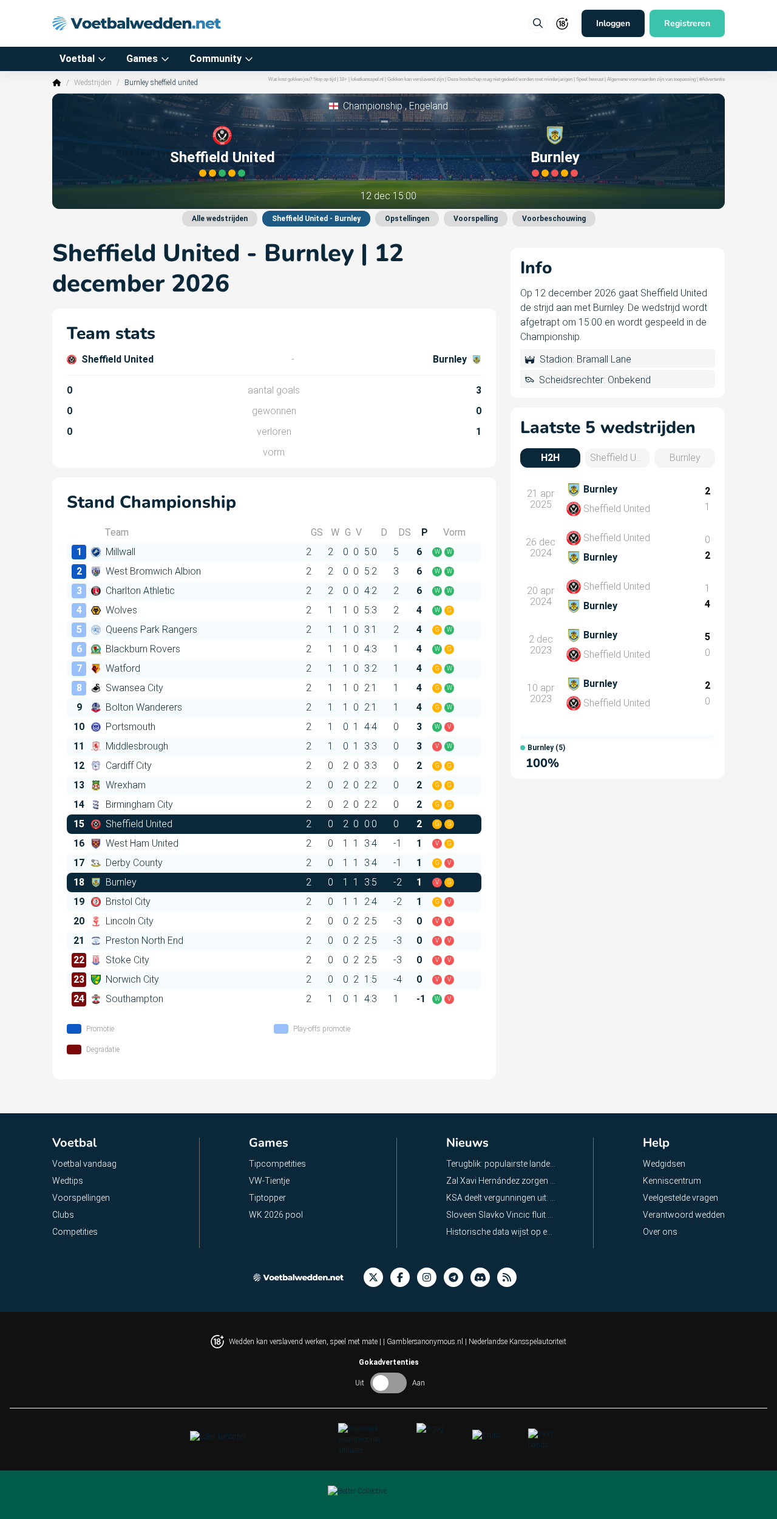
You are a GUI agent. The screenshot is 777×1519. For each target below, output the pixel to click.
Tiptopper (267, 1198)
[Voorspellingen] (510, 1278)
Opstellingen (407, 218)
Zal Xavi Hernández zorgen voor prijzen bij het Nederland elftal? (501, 1181)
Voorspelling (475, 218)
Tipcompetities (277, 1164)
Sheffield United (222, 157)
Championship (373, 106)
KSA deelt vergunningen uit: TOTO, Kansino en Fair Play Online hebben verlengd (501, 1198)
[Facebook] (403, 1278)
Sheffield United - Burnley (316, 218)
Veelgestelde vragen (680, 1198)
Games (142, 58)
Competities (75, 1232)
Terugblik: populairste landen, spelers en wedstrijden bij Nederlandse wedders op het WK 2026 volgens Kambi (501, 1164)
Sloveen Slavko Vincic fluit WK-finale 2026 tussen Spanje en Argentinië (501, 1215)
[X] (377, 1278)
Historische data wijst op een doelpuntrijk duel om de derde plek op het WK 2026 (501, 1232)
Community (215, 58)
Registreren (687, 23)
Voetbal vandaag (84, 1164)
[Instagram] (430, 1278)
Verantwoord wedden (684, 1215)
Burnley (555, 157)
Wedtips (67, 1181)
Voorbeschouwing (554, 218)
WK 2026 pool (276, 1215)
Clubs (63, 1215)
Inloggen (613, 23)
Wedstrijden (93, 82)
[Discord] (483, 1278)
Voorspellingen (81, 1198)
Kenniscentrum (672, 1181)
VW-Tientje (269, 1181)
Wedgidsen (664, 1164)
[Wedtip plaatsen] (538, 23)
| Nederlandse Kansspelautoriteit (515, 1341)
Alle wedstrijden (220, 218)
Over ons (660, 1232)
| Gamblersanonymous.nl (424, 1341)
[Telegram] (457, 1278)
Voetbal (77, 58)
